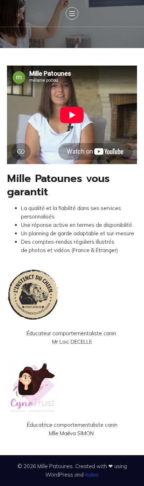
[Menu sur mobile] (72, 13)
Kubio (92, 474)
